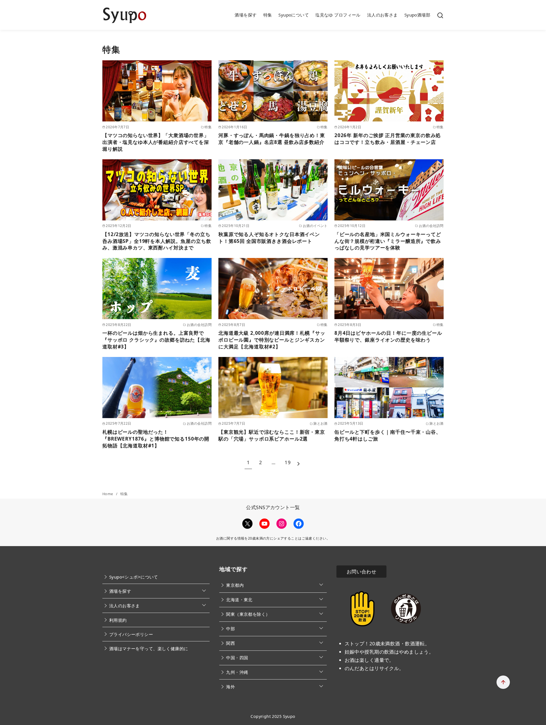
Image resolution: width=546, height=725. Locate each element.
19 (288, 462)
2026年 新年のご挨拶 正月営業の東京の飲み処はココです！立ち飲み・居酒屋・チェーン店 (387, 138)
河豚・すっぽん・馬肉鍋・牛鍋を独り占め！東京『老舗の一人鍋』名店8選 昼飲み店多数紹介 (271, 138)
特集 (267, 15)
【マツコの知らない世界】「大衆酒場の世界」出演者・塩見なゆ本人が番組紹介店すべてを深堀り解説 (155, 142)
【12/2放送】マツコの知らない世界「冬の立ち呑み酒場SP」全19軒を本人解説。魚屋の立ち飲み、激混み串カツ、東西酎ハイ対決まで (156, 241)
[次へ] (298, 462)
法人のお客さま (382, 15)
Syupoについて (293, 15)
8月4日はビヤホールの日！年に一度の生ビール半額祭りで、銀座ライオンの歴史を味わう (388, 336)
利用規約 (118, 620)
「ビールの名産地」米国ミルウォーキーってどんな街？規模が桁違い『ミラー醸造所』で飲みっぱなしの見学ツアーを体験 (387, 241)
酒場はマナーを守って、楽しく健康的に (148, 648)
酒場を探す (246, 15)
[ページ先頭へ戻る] (503, 682)
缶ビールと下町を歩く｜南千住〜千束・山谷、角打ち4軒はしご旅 (387, 435)
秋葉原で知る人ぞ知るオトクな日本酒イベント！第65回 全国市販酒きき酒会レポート (269, 237)
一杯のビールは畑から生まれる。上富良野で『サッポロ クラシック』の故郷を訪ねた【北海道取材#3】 (156, 340)
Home (108, 493)
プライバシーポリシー (131, 634)
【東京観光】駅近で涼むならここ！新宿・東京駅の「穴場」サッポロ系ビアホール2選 (271, 435)
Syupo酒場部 (417, 15)
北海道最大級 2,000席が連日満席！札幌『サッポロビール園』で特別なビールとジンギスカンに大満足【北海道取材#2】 (271, 340)
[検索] (440, 15)
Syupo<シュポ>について (133, 577)
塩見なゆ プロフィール (338, 15)
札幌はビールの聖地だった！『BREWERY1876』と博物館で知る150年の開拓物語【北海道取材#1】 (155, 439)
